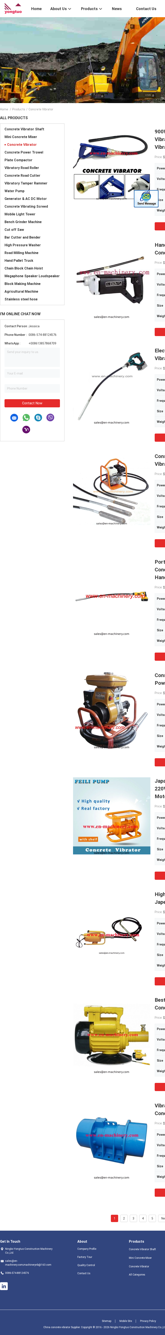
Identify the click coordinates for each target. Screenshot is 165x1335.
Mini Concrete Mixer (21, 137)
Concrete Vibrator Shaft (24, 129)
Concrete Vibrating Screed (26, 206)
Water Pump (14, 191)
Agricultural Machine (21, 291)
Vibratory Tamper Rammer (26, 183)
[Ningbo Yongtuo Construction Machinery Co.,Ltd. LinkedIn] (4, 1286)
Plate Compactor (18, 160)
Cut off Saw (14, 230)
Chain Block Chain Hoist (24, 268)
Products (18, 109)
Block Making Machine (23, 284)
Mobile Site (125, 1321)
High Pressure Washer (23, 245)
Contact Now (32, 403)
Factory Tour (84, 1257)
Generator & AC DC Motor (26, 199)
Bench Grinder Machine (23, 222)
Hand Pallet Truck (19, 261)
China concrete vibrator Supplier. (62, 1327)
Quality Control (86, 1265)
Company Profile (86, 1248)
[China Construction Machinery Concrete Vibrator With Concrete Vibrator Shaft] (111, 491)
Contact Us (83, 1273)
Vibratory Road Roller (22, 168)
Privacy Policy (148, 1321)
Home (4, 109)
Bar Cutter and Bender (23, 237)
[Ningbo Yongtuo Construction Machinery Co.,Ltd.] (13, 8)
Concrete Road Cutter (22, 176)
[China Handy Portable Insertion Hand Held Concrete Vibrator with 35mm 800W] (111, 280)
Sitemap (106, 1321)
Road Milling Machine (21, 253)
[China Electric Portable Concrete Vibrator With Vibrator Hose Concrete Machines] (111, 385)
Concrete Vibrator (22, 145)
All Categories (137, 1274)
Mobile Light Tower (20, 214)
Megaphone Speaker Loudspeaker (32, 276)
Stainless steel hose (21, 299)
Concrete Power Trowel (24, 152)
